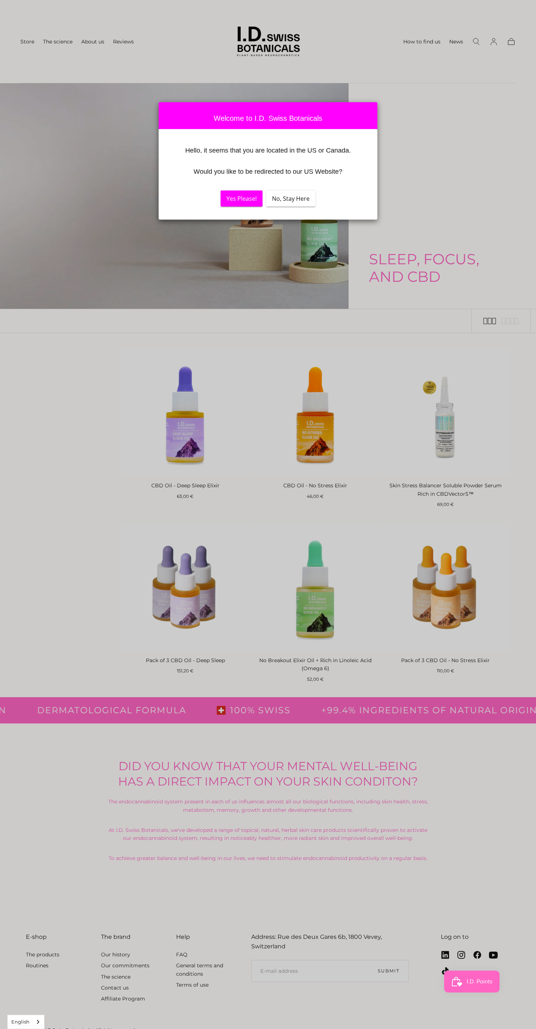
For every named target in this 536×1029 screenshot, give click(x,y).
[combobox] (25, 1022)
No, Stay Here (291, 198)
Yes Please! (241, 198)
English (20, 1022)
